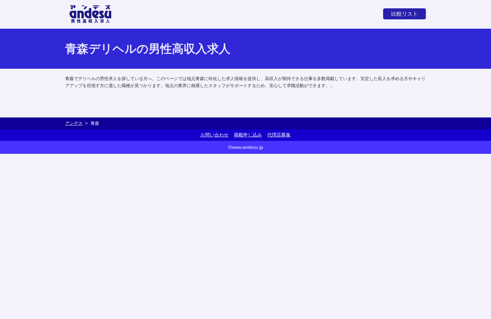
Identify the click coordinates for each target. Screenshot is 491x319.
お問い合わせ (214, 134)
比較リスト (404, 14)
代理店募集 (279, 134)
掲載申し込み (248, 134)
